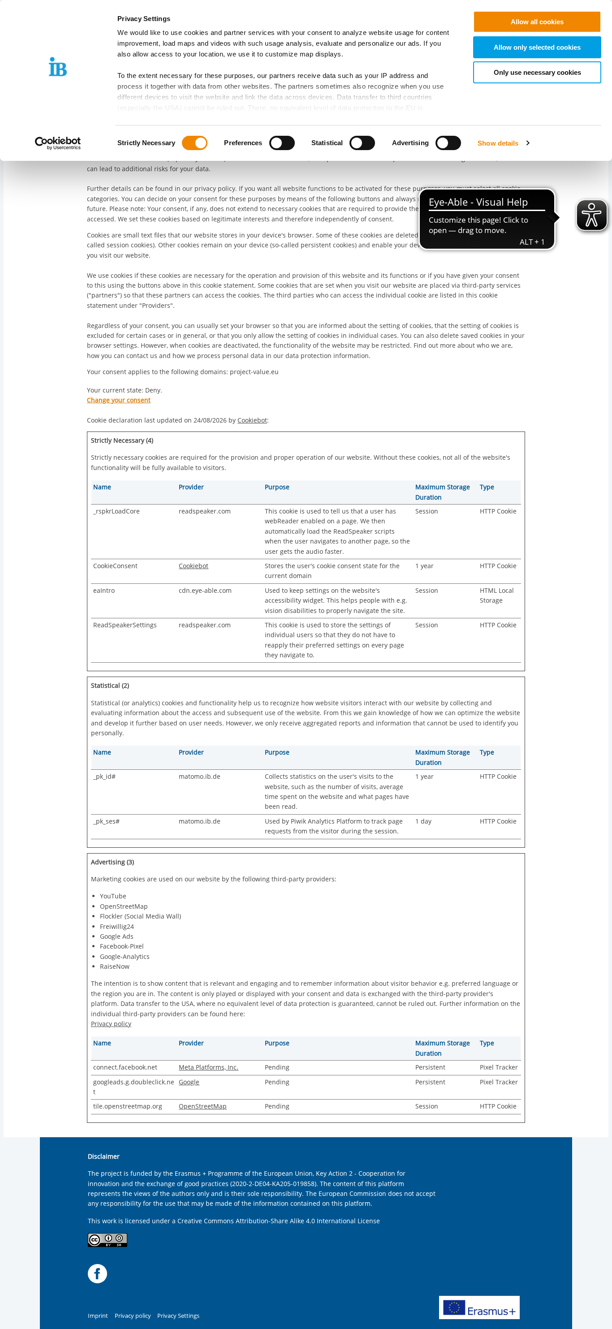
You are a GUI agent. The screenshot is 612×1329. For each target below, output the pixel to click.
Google (189, 1082)
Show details (498, 143)
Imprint (98, 1316)
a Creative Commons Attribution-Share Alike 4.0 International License (276, 1221)
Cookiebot (252, 420)
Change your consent (119, 400)
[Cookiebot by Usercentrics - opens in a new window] (58, 143)
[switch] (282, 143)
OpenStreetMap (203, 1106)
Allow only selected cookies (537, 47)
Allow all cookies (537, 22)
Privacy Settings (178, 1316)
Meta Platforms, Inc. (208, 1067)
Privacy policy (111, 1023)
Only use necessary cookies (537, 72)
